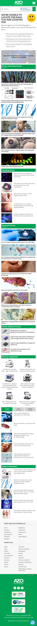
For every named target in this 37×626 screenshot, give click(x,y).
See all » (4, 68)
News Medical (22, 536)
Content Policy (22, 566)
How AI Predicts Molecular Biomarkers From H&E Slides (22, 414)
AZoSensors (21, 530)
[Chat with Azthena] (32, 622)
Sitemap (20, 564)
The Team (21, 547)
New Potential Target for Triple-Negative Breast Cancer (23, 194)
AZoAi (20, 534)
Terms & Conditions (24, 560)
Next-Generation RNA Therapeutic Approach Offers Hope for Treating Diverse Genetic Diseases (24, 491)
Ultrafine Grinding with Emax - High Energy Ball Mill (9, 370)
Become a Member (23, 549)
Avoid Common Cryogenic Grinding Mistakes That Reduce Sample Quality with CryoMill (9, 386)
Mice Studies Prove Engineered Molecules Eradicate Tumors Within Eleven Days (24, 175)
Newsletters (21, 551)
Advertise (21, 558)
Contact (20, 553)
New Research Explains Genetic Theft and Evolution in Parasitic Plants (24, 511)
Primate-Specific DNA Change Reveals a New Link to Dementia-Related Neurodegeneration (24, 471)
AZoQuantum (22, 532)
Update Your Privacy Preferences (19, 621)
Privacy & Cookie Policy (24, 562)
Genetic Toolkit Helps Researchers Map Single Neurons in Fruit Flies (23, 501)
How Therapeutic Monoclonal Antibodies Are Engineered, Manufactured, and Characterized (23, 455)
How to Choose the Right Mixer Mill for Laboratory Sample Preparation (27, 385)
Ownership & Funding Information (24, 569)
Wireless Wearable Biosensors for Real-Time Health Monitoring (23, 444)
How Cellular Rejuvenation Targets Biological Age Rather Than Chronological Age (24, 435)
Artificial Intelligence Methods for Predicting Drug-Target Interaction (24, 215)
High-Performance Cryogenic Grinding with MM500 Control (27, 403)
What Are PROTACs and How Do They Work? (24, 424)
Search (20, 555)
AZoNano (6, 530)
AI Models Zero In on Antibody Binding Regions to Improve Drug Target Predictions (23, 205)
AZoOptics (7, 536)
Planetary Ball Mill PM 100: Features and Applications (27, 370)
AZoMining (21, 528)
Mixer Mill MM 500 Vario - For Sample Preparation (9, 402)
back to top (31, 575)
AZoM (5, 528)
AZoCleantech (8, 534)
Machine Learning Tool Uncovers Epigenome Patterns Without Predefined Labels (23, 481)
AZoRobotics (7, 532)
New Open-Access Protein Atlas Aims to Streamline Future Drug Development (24, 185)
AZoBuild (6, 539)
